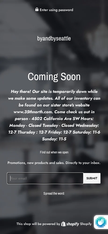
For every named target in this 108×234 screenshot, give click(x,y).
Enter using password (56, 9)
